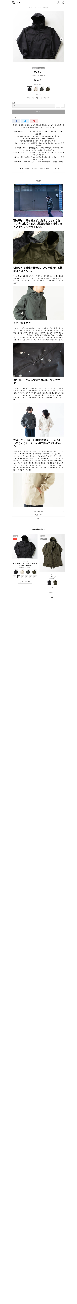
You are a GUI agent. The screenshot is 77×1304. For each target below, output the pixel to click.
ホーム (30, 7)
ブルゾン (25, 561)
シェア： (15, 118)
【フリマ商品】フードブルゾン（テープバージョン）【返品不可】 (25, 564)
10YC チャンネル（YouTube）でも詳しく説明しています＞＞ (38, 168)
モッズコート (52, 576)
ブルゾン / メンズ (37, 7)
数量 (13, 103)
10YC (18, 2)
